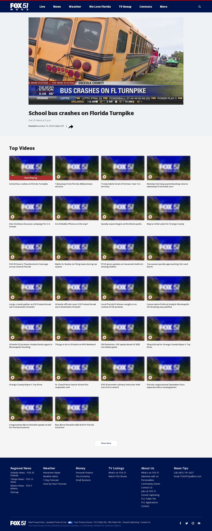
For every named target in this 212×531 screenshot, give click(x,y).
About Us (147, 468)
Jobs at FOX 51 (148, 491)
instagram (192, 523)
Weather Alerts (50, 476)
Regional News (20, 468)
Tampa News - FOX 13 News (21, 480)
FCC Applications (149, 502)
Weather (49, 468)
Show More (106, 443)
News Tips (181, 468)
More (163, 6)
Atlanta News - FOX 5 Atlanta (21, 487)
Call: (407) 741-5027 (184, 472)
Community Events (150, 483)
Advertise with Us (150, 476)
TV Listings (116, 468)
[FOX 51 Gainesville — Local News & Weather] (20, 6)
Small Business (83, 480)
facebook (180, 523)
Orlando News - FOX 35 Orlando (22, 474)
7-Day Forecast (51, 480)
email (199, 523)
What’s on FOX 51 (117, 472)
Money (80, 468)
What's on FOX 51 (150, 472)
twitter (186, 523)
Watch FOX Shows (117, 476)
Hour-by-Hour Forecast (54, 483)
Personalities (147, 480)
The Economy (83, 476)
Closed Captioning (150, 494)
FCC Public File (148, 498)
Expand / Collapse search (200, 6)
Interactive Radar (51, 472)
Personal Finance (84, 472)
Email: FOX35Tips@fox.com (187, 476)
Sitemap (14, 492)
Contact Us (146, 487)
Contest (145, 506)
